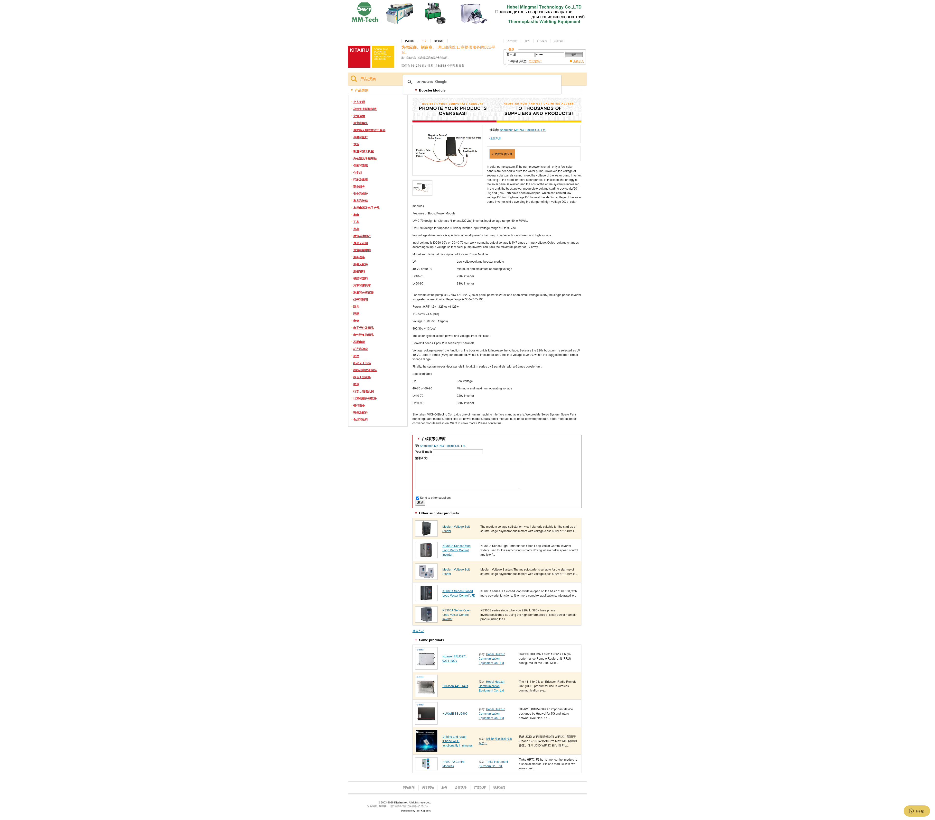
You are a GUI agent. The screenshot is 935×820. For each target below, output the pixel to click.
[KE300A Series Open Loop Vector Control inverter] (426, 621)
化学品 (357, 172)
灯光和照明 (360, 299)
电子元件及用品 (363, 327)
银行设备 (359, 405)
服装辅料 (359, 271)
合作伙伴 (461, 787)
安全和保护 (360, 193)
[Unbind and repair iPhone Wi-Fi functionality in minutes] (426, 750)
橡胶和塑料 (360, 278)
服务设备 (359, 257)
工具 (356, 222)
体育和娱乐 (360, 123)
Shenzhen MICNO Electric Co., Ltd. (523, 130)
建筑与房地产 (362, 236)
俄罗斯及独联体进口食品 (369, 130)
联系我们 (559, 40)
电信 (356, 320)
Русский (409, 40)
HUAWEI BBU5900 (455, 713)
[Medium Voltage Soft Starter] (426, 535)
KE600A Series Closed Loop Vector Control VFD (458, 593)
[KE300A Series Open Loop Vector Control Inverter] (426, 556)
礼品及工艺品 (362, 363)
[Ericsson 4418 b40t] (426, 695)
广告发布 (542, 40)
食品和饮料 (360, 419)
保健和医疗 (360, 137)
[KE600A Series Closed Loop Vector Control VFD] (426, 599)
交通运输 (359, 116)
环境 (356, 313)
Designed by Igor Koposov (416, 810)
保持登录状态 (518, 61)
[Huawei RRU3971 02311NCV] (426, 668)
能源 (356, 384)
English (438, 40)
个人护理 (359, 102)
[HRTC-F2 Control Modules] (426, 768)
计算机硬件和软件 (365, 398)
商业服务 (359, 186)
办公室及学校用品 (365, 158)
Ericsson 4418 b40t (455, 686)
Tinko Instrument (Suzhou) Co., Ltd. (493, 763)
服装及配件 (360, 264)
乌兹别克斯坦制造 (365, 109)
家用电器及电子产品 (366, 207)
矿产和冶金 (360, 349)
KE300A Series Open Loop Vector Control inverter (456, 614)
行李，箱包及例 (363, 391)
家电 (356, 214)
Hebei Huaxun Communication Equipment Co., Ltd (492, 658)
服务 (527, 40)
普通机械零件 (362, 250)
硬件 (356, 356)
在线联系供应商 (502, 154)
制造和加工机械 (363, 151)
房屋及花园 (360, 243)
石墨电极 (359, 342)
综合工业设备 (362, 377)
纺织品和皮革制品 (365, 370)
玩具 (356, 306)
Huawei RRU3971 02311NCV (454, 658)
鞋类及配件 (360, 412)
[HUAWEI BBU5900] (426, 723)
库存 (356, 229)
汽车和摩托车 (362, 285)
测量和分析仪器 (363, 292)
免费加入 (578, 61)
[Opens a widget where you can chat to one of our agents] (916, 811)
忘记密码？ (535, 61)
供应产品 (495, 138)
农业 (356, 144)
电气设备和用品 (363, 334)
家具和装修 (360, 200)
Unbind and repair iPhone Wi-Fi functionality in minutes (457, 740)
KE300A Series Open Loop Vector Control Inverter (456, 550)
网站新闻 (409, 787)
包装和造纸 (360, 165)
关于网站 (512, 40)
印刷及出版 (360, 179)
